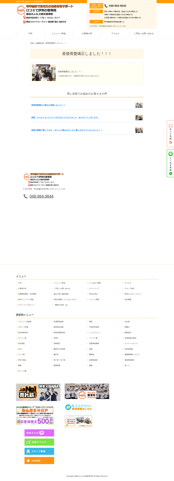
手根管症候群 (94, 327)
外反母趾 (21, 343)
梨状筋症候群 (59, 327)
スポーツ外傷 (23, 327)
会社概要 (128, 299)
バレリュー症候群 (24, 321)
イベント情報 (94, 299)
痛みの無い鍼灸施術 (61, 294)
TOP (30, 33)
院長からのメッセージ (133, 294)
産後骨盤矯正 (130, 360)
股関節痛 (57, 365)
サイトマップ (94, 288)
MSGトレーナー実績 (25, 299)
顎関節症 (57, 343)
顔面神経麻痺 (94, 343)
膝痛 (90, 365)
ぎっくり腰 (22, 371)
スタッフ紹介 (130, 288)
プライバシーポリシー (26, 305)
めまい (20, 349)
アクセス (115, 33)
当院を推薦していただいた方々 (65, 299)
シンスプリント (95, 332)
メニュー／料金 (59, 33)
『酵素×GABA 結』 (61, 305)
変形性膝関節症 (59, 332)
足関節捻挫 (93, 360)
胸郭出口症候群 (59, 349)
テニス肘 (21, 354)
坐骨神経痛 (129, 349)
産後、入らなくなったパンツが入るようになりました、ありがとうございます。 (65, 117)
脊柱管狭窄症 (23, 332)
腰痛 (19, 365)
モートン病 (22, 338)
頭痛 (90, 349)
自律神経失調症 (130, 338)
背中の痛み (22, 360)
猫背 (90, 321)
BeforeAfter (93, 294)
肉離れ (127, 327)
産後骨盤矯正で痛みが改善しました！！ (48, 105)
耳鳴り (56, 338)
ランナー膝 (93, 338)
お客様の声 (87, 33)
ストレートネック (131, 343)
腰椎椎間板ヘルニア (132, 354)
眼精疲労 (128, 332)
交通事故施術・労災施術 (27, 294)
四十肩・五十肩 (59, 360)
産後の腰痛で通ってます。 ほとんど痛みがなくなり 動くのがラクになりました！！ (66, 130)
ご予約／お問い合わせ (144, 33)
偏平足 (56, 354)
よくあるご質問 (95, 283)
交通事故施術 (59, 321)
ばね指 (127, 321)
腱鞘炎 (91, 354)
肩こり (127, 365)
